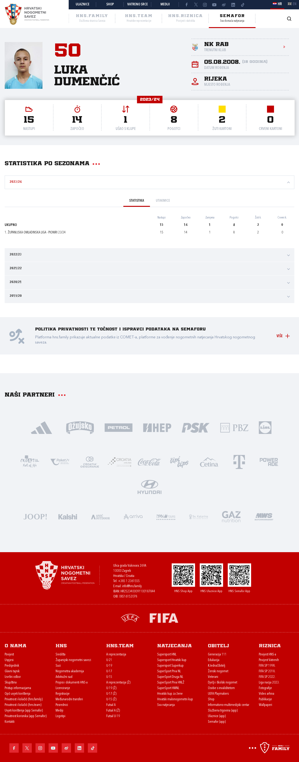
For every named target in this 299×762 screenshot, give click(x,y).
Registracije (63, 694)
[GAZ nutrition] (231, 516)
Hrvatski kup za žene (170, 694)
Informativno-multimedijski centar (228, 705)
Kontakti (9, 722)
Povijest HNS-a (267, 654)
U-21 (109, 660)
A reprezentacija (116, 654)
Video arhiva (266, 694)
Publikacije (265, 699)
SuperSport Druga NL (170, 677)
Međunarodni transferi (69, 699)
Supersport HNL (166, 654)
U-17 (109, 671)
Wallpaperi (265, 705)
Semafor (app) (217, 722)
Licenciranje (63, 688)
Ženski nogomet (218, 671)
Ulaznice (82, 4)
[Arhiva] (289, 18)
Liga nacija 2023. (269, 682)
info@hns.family (132, 586)
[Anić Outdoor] (100, 516)
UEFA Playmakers (218, 694)
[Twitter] (195, 4)
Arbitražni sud (64, 677)
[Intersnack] (179, 461)
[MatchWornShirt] (264, 516)
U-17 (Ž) (111, 694)
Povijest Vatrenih (269, 660)
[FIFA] (164, 618)
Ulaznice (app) (217, 716)
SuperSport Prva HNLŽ (170, 682)
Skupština (11, 682)
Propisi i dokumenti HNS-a (72, 682)
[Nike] (41, 427)
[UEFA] (130, 618)
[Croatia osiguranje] (90, 461)
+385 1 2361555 (129, 581)
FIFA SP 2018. (267, 671)
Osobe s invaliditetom (221, 688)
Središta (60, 654)
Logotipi (60, 716)
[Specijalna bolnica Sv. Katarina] (198, 516)
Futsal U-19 (113, 716)
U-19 (109, 666)
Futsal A (111, 705)
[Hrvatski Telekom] (239, 461)
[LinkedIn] (233, 4)
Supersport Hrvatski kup (171, 660)
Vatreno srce (137, 4)
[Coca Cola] (149, 461)
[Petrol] (118, 427)
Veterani (213, 677)
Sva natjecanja (166, 705)
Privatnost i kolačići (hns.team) (23, 705)
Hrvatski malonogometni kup (175, 699)
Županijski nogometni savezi (73, 660)
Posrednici (62, 705)
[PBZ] (234, 427)
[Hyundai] (149, 486)
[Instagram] (205, 4)
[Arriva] (133, 516)
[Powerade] (269, 461)
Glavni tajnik (12, 671)
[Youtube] (214, 4)
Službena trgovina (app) (223, 710)
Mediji (165, 4)
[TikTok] (242, 4)
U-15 (109, 677)
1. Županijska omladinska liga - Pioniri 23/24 (35, 232)
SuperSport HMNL (168, 688)
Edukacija (213, 660)
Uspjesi (9, 660)
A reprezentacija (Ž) (118, 682)
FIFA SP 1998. (267, 666)
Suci (58, 666)
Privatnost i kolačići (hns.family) (24, 699)
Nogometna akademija (70, 671)
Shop (110, 4)
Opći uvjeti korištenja (17, 694)
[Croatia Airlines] (120, 461)
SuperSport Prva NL (169, 671)
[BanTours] (166, 516)
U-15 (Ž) (111, 699)
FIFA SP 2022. (267, 677)
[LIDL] (265, 427)
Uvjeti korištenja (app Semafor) (24, 710)
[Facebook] (186, 4)
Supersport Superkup (170, 666)
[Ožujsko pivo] (80, 427)
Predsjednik (12, 666)
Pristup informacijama (18, 688)
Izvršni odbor (13, 677)
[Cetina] (209, 461)
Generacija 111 (217, 654)
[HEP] (157, 427)
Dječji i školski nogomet (222, 682)
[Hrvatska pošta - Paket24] (60, 461)
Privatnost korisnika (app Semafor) (25, 716)
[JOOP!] (35, 516)
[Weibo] (223, 4)
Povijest (9, 654)
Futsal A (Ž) (113, 710)
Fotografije (265, 688)
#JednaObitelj (216, 666)
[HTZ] (30, 461)
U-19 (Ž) (111, 688)
